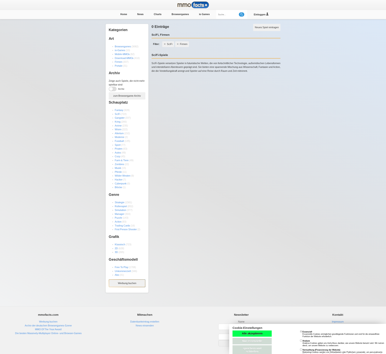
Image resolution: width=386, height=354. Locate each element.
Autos (118, 152)
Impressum (338, 321)
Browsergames (180, 14)
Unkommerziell (123, 271)
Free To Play (121, 267)
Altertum (119, 133)
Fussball (119, 141)
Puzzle (118, 218)
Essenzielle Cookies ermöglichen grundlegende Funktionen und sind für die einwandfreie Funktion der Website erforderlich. (340, 334)
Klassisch (120, 244)
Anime (118, 125)
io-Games (120, 50)
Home (123, 14)
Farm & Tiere (122, 160)
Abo (117, 275)
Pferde (118, 172)
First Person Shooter (126, 229)
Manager (119, 214)
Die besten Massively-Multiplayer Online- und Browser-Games (48, 333)
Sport (117, 145)
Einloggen (260, 14)
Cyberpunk (121, 183)
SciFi (117, 114)
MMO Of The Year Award (48, 329)
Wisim (118, 129)
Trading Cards (122, 225)
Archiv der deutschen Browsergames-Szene (48, 325)
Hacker (118, 179)
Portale (118, 66)
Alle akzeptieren (252, 333)
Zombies (119, 164)
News (140, 14)
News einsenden (145, 325)
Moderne (119, 137)
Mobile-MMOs (122, 54)
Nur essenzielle (252, 341)
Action (118, 221)
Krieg (117, 121)
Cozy (117, 156)
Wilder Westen (122, 175)
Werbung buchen (127, 283)
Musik (118, 168)
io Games (204, 14)
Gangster (120, 118)
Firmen (118, 62)
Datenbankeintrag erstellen (144, 321)
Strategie (119, 202)
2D (116, 248)
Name (241, 321)
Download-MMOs (124, 58)
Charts (157, 14)
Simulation (120, 210)
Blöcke (118, 187)
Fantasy (119, 110)
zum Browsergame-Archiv (127, 96)
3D (116, 252)
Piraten (118, 148)
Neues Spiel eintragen (267, 27)
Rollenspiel (121, 206)
